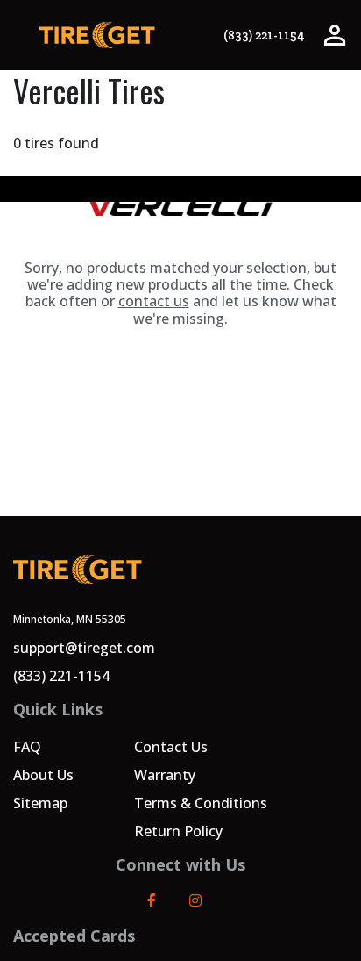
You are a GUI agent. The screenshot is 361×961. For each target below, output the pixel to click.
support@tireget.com (84, 647)
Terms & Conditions (200, 803)
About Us (43, 775)
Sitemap (40, 803)
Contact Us (171, 747)
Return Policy (178, 831)
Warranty (164, 775)
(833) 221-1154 (263, 35)
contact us (153, 301)
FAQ (27, 747)
